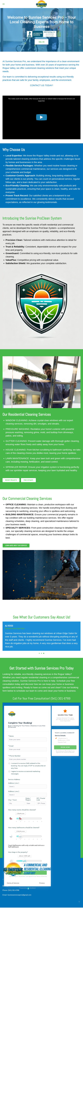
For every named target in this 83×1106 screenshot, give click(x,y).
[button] (4, 4)
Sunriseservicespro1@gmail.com (19, 895)
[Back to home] (41, 4)
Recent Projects (11, 480)
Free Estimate (28, 480)
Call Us (41, 42)
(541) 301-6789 (13, 890)
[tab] (39, 653)
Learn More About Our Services (16, 545)
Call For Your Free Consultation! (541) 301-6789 (41, 698)
